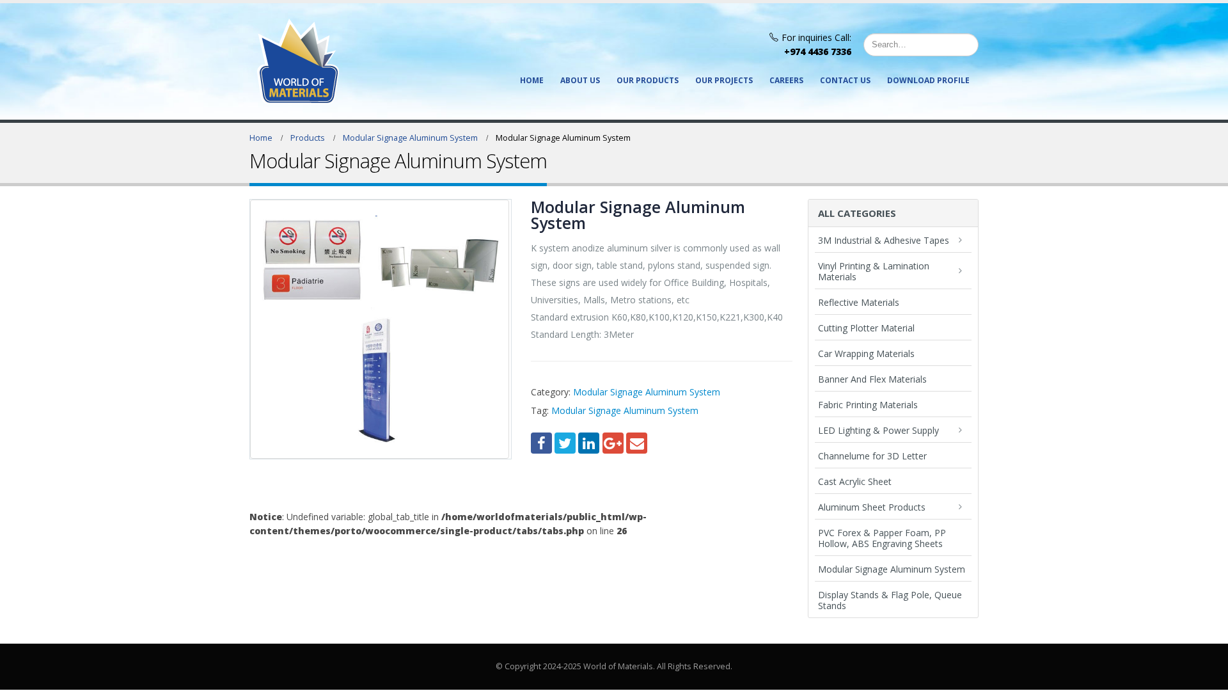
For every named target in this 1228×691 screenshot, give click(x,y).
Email (636, 443)
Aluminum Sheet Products (871, 507)
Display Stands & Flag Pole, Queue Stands (890, 600)
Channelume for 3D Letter (872, 456)
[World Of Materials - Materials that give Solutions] (298, 61)
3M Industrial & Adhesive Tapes (883, 240)
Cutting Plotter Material (866, 328)
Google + (613, 443)
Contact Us (845, 80)
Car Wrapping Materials (866, 353)
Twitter (565, 443)
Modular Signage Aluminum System (646, 392)
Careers (786, 80)
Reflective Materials (858, 302)
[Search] (966, 45)
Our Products (648, 80)
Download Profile (928, 80)
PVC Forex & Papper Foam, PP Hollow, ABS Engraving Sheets (882, 538)
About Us (580, 80)
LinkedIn (588, 443)
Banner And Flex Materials (872, 379)
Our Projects (724, 80)
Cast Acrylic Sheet (855, 481)
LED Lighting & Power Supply (878, 430)
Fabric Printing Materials (868, 405)
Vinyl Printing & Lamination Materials (873, 271)
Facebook (541, 443)
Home (532, 80)
